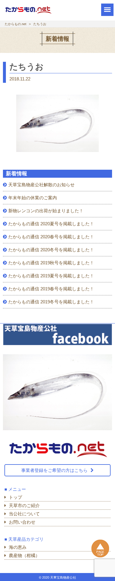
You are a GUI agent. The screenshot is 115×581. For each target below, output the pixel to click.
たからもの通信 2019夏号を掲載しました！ (51, 275)
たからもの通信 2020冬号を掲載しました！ (51, 249)
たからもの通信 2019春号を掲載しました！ (51, 288)
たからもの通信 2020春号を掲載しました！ (51, 236)
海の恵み (18, 547)
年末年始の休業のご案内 (32, 197)
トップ (15, 497)
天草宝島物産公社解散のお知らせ (41, 184)
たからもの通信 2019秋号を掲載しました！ (51, 262)
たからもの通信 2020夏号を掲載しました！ (51, 223)
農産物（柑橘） (24, 555)
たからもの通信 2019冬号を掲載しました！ (51, 301)
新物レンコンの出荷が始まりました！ (45, 210)
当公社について (24, 513)
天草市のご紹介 (24, 505)
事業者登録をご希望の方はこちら (54, 470)
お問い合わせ (22, 522)
